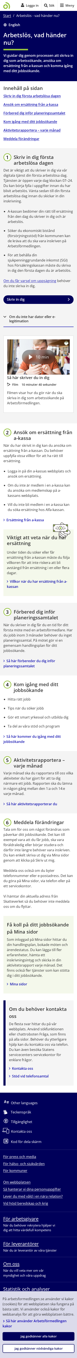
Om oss (11, 1264)
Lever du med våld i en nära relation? (33, 1196)
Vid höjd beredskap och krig (25, 1203)
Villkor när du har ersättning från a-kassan (37, 584)
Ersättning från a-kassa (25, 520)
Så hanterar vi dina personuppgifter (32, 1189)
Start (7, 15)
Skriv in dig (16, 299)
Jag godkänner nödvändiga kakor (39, 1348)
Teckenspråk (21, 1112)
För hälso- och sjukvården (24, 1163)
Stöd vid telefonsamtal (30, 1076)
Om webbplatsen (17, 1182)
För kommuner (15, 1170)
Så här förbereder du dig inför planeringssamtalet (29, 663)
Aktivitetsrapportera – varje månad (32, 130)
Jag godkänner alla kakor (39, 1336)
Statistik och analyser (26, 1289)
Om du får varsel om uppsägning (29, 280)
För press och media (19, 1156)
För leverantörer (21, 1243)
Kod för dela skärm (26, 1142)
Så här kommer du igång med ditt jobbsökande (32, 739)
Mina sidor (18, 984)
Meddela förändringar (21, 138)
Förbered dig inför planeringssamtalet (34, 113)
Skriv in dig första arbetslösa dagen (32, 96)
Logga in (32, 5)
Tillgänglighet (21, 1121)
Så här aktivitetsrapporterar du (31, 804)
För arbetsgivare (20, 1218)
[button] (38, 319)
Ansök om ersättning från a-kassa (30, 104)
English (14, 24)
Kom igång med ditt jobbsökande (30, 121)
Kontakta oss (22, 1068)
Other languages (24, 1103)
